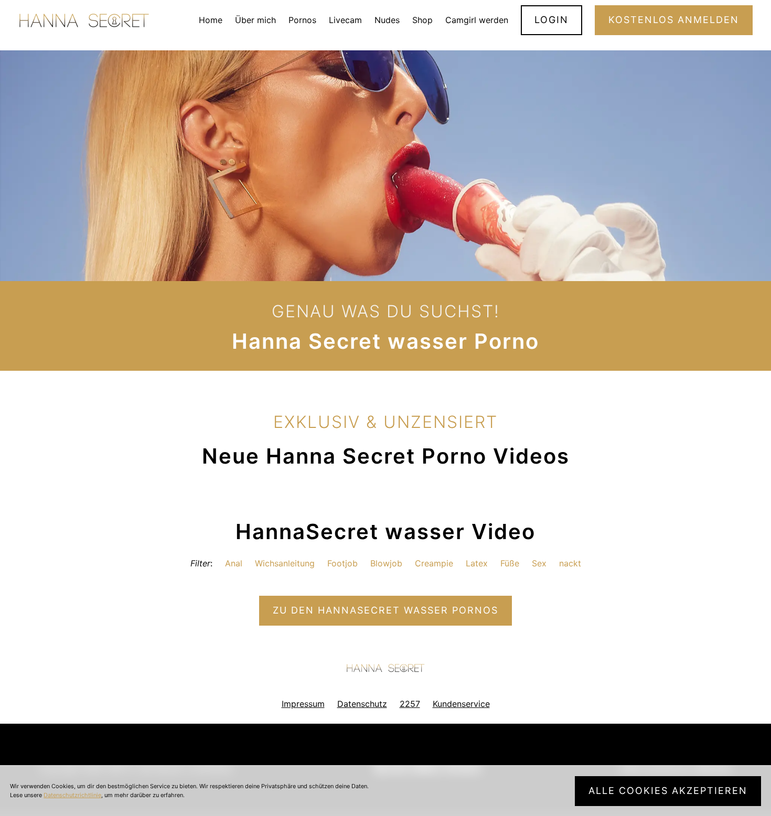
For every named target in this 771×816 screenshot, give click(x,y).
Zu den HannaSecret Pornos (385, 610)
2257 (410, 704)
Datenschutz (362, 704)
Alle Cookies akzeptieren (667, 790)
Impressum (303, 704)
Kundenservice (461, 704)
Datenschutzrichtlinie (72, 795)
